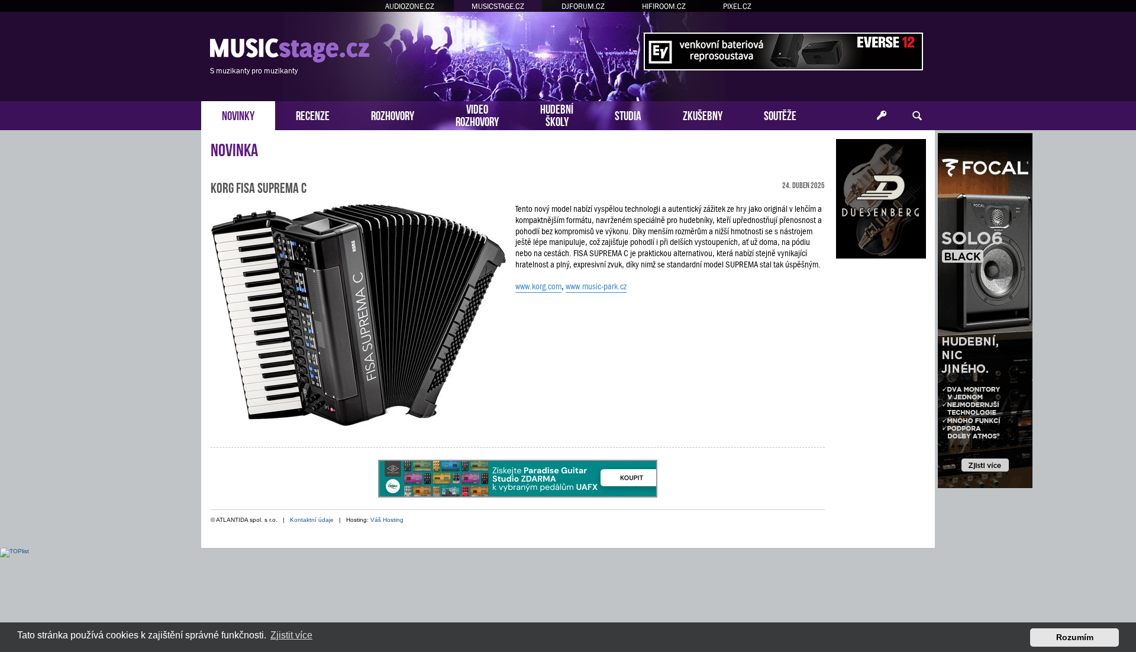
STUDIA (628, 114)
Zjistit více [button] (291, 635)
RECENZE (313, 114)
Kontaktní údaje (312, 520)
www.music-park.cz (596, 286)
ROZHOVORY (392, 114)
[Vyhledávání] (917, 116)
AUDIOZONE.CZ (409, 6)
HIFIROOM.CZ (664, 6)
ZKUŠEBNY (702, 114)
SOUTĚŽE (780, 114)
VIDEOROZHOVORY (477, 114)
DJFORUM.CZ (583, 6)
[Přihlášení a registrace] (881, 116)
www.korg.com (538, 286)
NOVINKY (238, 114)
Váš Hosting (387, 520)
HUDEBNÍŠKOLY (556, 114)
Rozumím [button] (1074, 637)
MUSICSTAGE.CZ (498, 6)
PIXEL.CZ (737, 6)
